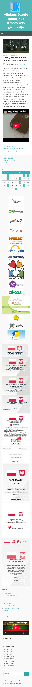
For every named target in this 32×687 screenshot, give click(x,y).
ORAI (5, 163)
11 (20, 179)
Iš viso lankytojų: (10, 683)
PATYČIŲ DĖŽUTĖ (9, 160)
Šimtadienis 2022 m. (10, 146)
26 (24, 185)
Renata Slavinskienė (19, 64)
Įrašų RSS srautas (9, 606)
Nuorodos (7, 593)
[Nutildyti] (23, 633)
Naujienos (14, 55)
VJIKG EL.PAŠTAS (9, 158)
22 (8, 185)
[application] (16, 628)
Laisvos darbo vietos (10, 595)
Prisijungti (7, 603)
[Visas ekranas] (26, 633)
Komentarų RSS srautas (11, 608)
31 (16, 189)
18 (20, 182)
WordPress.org (9, 610)
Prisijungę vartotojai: (12, 681)
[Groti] (5, 633)
